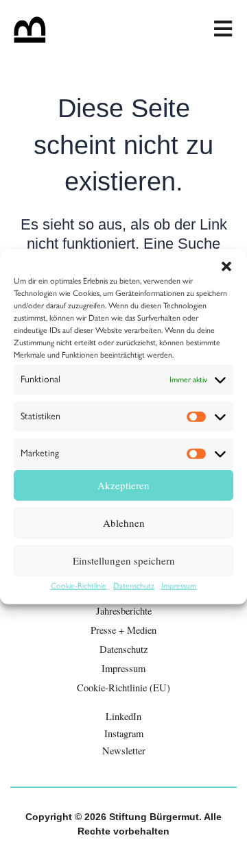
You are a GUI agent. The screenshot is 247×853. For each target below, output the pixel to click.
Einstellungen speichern (124, 560)
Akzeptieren (123, 485)
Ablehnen (124, 523)
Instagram (123, 733)
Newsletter (123, 750)
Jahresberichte (124, 610)
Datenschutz (133, 586)
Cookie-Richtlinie (78, 586)
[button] (226, 266)
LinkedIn (123, 716)
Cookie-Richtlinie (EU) (123, 687)
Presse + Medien (123, 629)
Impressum (178, 586)
